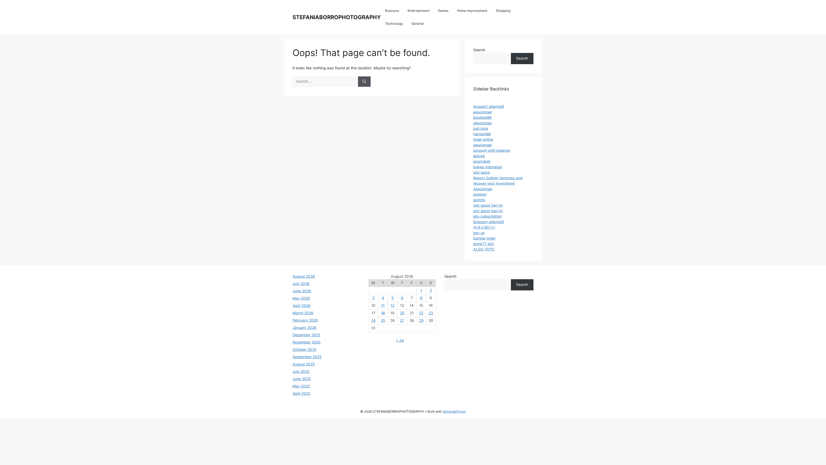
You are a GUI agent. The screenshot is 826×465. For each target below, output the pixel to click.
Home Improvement (472, 11)
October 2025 (304, 349)
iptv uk (479, 233)
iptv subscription (487, 216)
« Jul (400, 340)
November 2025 (307, 342)
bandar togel (484, 238)
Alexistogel (482, 189)
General (417, 24)
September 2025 (307, 357)
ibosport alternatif (488, 106)
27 (402, 320)
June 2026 (302, 291)
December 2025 (306, 335)
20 (402, 313)
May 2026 (301, 298)
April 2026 (301, 306)
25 (383, 320)
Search (479, 50)
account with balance (491, 150)
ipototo (479, 200)
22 (421, 313)
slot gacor (481, 172)
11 (383, 305)
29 (421, 320)
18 (383, 313)
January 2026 (304, 328)
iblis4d (479, 156)
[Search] (364, 81)
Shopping (503, 11)
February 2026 (305, 320)
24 (373, 320)
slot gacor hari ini (488, 205)
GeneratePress (454, 411)
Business (392, 11)
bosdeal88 (482, 117)
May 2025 (301, 386)
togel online (483, 139)
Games (443, 11)
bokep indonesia (487, 167)
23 (430, 313)
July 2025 (301, 371)
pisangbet (481, 161)
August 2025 (304, 364)
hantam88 (482, 134)
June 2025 (302, 379)
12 (393, 305)
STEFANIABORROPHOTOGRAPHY (337, 17)
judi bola (480, 128)
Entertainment (418, 11)
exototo (479, 194)
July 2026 (301, 284)
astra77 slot (483, 244)
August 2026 (304, 276)
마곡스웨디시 (484, 227)
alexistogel (482, 112)
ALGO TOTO (483, 249)
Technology (394, 24)
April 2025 (301, 393)
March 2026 (303, 313)
